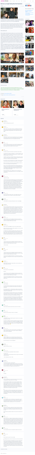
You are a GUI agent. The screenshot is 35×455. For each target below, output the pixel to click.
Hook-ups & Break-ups (7, 93)
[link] (1, 54)
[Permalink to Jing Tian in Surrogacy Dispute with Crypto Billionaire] (29, 23)
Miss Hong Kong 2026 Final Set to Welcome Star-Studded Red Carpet (29, 11)
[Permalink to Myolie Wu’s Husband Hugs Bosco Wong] (29, 68)
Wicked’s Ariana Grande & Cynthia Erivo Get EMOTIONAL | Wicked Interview (10, 53)
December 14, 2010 (6, 127)
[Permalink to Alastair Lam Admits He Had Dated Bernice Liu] (18, 104)
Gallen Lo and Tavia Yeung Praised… (29, 48)
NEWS (10, 93)
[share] (17, 53)
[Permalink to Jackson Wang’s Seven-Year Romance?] (29, 83)
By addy (3, 114)
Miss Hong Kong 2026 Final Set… (28, 34)
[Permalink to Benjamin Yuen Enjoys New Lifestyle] (29, 38)
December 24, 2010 (6, 428)
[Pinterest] (28, 5)
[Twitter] (27, 5)
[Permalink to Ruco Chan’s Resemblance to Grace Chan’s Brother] (29, 76)
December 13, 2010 (3, 6)
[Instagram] (30, 5)
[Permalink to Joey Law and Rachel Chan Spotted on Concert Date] (29, 30)
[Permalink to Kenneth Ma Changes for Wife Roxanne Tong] (29, 52)
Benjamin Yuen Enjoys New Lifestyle (29, 41)
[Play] (21, 59)
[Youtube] (29, 5)
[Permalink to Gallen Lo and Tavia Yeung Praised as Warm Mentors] (29, 45)
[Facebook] (25, 5)
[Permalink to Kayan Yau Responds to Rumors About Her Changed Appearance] (29, 60)
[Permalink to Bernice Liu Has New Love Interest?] (6, 104)
